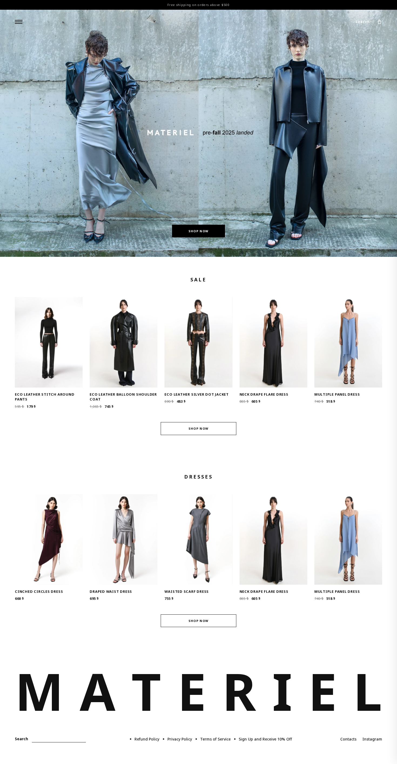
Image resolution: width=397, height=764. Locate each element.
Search (362, 21)
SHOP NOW (199, 231)
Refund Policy (146, 739)
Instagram (372, 739)
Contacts (348, 739)
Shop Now (199, 428)
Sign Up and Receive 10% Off (265, 739)
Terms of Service (215, 739)
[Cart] (379, 22)
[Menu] (18, 22)
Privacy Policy (179, 739)
